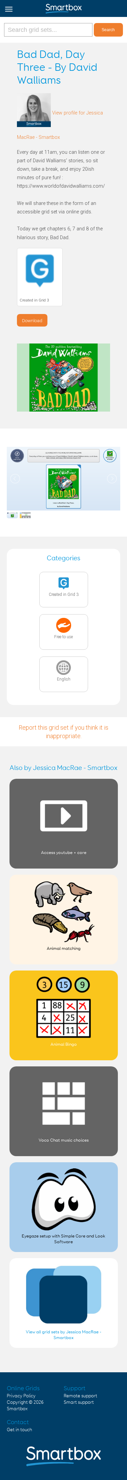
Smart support (79, 1402)
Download (32, 320)
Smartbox (17, 1408)
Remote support (80, 1396)
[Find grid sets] (49, 29)
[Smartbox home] (63, 7)
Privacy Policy (21, 1396)
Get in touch (19, 1429)
